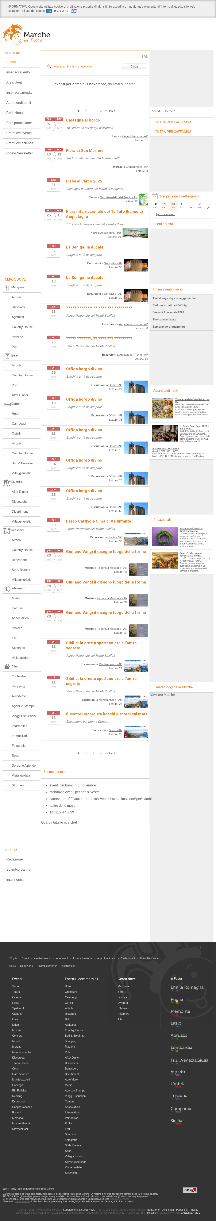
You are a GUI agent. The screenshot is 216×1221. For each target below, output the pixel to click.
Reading (17, 1096)
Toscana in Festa (189, 1098)
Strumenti (18, 785)
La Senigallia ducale (84, 247)
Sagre (15, 986)
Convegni (18, 1085)
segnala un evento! (119, 1199)
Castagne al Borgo (83, 120)
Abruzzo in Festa (189, 1037)
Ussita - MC (115, 537)
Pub (14, 346)
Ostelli (16, 433)
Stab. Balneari (21, 569)
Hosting (151, 1212)
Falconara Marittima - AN (112, 567)
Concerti (17, 1035)
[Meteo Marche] (162, 695)
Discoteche (19, 501)
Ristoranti (18, 307)
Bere (120, 991)
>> (106, 111)
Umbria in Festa (189, 1086)
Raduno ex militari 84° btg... (171, 305)
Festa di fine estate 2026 (168, 312)
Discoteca (18, 1057)
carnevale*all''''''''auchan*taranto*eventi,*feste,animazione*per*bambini (102, 799)
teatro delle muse (62, 805)
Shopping (18, 686)
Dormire (122, 997)
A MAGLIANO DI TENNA (165, 448)
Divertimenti (20, 511)
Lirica (15, 1024)
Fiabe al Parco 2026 (84, 181)
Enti (14, 638)
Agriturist (18, 317)
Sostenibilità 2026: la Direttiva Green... (191, 529)
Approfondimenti (18, 102)
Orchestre (19, 676)
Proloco (17, 628)
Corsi (15, 1068)
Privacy (194, 1209)
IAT (67, 1019)
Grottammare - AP (137, 166)
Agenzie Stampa (23, 706)
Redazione (14, 859)
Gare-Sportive (20, 1074)
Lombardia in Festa (189, 1049)
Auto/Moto (19, 696)
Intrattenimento (21, 1052)
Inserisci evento (18, 72)
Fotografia (19, 745)
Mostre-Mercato (21, 1123)
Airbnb (16, 297)
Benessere (19, 560)
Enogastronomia (22, 1107)
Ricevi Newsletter (19, 153)
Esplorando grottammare (169, 326)
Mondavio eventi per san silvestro (75, 792)
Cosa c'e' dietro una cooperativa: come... (191, 554)
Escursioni (18, 1101)
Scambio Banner (18, 869)
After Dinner (20, 395)
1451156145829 (62, 812)
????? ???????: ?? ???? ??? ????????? (99, 308)
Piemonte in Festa (189, 1013)
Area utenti (14, 82)
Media (16, 598)
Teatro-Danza (20, 1063)
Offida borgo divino (84, 369)
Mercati (16, 1046)
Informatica (19, 726)
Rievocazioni (20, 1129)
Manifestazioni (21, 1079)
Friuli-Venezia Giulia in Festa (189, 1062)
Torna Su (200, 947)
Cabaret (17, 1013)
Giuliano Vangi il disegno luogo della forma (106, 551)
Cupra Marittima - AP (135, 136)
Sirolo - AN (115, 730)
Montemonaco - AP (110, 664)
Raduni (16, 1112)
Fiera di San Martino (85, 150)
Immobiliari (19, 735)
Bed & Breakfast (23, 463)
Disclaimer (168, 1209)
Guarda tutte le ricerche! (59, 822)
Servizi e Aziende (24, 765)
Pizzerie (17, 337)
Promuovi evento (19, 133)
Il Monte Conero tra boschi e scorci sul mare (107, 714)
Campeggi (19, 423)
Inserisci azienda (19, 92)
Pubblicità (182, 1209)
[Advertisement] (181, 76)
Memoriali (18, 1118)
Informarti (123, 1013)
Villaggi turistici (22, 473)
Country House (22, 327)
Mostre (16, 1030)
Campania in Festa (189, 1110)
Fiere (15, 1019)
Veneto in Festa (189, 1074)
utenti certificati (22, 1201)
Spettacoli (18, 648)
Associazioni (20, 618)
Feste (15, 1002)
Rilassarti (123, 1008)
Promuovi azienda (20, 143)
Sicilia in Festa (189, 1122)
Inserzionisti (15, 879)
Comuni (17, 608)
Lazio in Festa (189, 1025)
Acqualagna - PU (110, 232)
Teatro (16, 991)
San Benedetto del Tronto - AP (119, 197)
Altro (120, 1019)
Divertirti (123, 1002)
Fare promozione (19, 123)
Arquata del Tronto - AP (133, 324)
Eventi (11, 62)
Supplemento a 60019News (79, 1209)
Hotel (15, 413)
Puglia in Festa (189, 1001)
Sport (15, 755)
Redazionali (15, 113)
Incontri (16, 1041)
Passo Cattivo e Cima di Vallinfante (98, 521)
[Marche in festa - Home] (30, 34)
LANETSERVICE (190, 1212)
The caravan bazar (165, 319)
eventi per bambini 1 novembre (73, 785)
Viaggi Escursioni (24, 716)
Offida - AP (115, 385)
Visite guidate (21, 657)
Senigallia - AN (113, 263)
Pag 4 (112, 111)
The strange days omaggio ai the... (175, 298)
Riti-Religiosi (19, 1090)
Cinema (17, 997)
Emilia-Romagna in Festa (189, 989)
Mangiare (123, 986)
